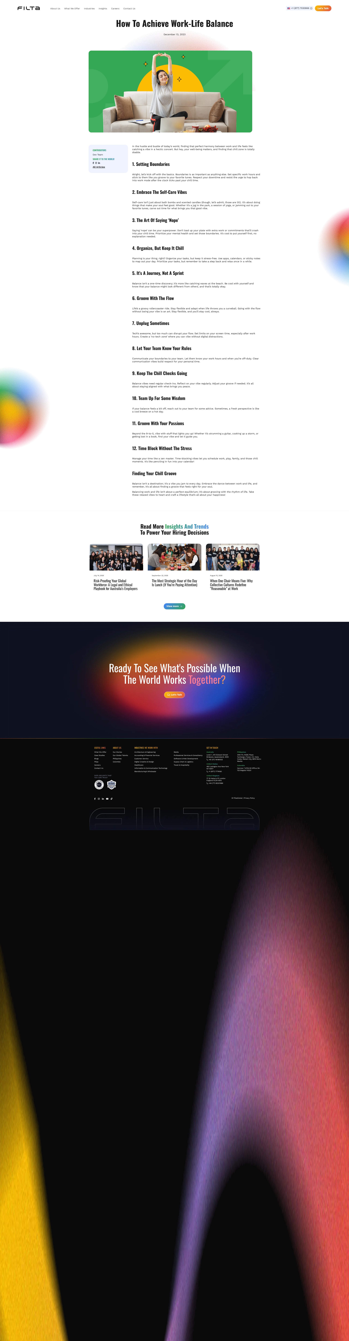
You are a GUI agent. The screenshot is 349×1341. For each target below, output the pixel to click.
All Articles (99, 167)
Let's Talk (323, 8)
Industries (89, 8)
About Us (55, 8)
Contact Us (129, 8)
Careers (115, 8)
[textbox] (300, 8)
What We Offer (72, 8)
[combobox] (299, 8)
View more (172, 606)
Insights (103, 8)
